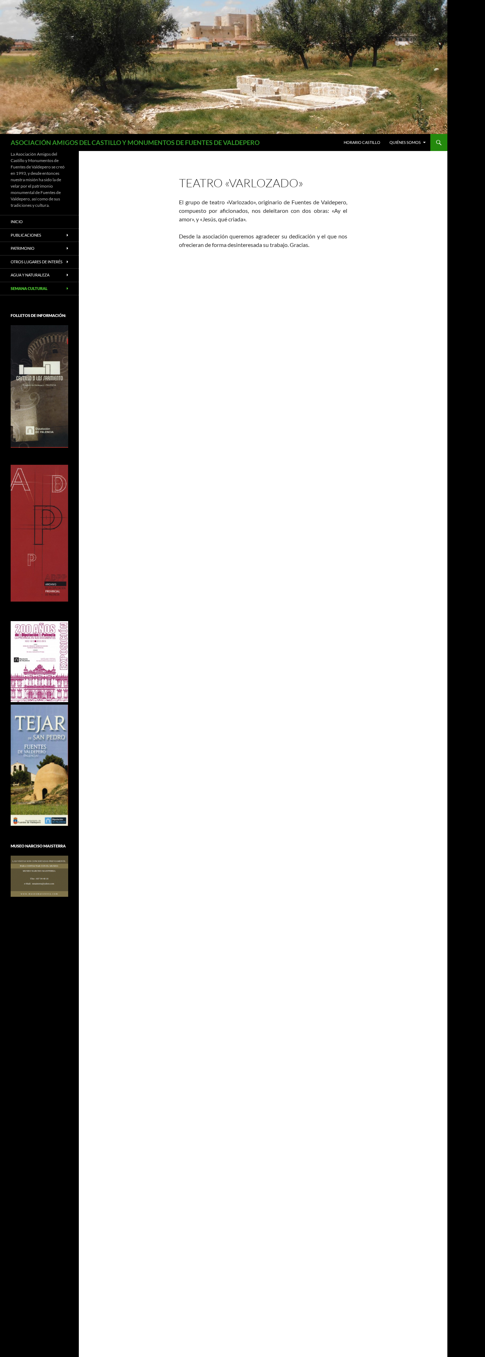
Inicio (17, 221)
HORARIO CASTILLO (362, 142)
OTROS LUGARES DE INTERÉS (36, 261)
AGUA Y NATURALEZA (30, 275)
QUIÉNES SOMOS (405, 142)
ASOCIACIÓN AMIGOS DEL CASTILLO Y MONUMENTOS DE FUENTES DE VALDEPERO (135, 142)
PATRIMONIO (22, 248)
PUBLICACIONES (26, 235)
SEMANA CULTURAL (29, 288)
